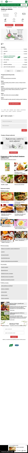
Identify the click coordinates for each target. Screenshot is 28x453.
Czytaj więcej (12, 310)
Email (8, 70)
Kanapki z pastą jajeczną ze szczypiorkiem (9, 261)
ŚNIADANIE (2, 111)
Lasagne (2, 251)
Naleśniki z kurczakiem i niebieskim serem (6, 215)
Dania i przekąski (9, 7)
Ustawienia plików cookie (7, 451)
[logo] (9, 2)
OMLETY (7, 111)
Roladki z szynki (4, 184)
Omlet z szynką (4, 295)
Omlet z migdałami (5, 288)
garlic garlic (4, 10)
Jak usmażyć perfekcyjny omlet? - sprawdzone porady (20, 239)
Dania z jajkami (20, 7)
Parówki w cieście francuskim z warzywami (20, 173)
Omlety (26, 7)
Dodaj (24, 130)
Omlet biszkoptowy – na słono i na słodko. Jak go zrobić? (20, 227)
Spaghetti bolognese (5, 258)
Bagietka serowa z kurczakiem (7, 276)
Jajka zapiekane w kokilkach (7, 285)
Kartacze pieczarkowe (19, 184)
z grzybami (14, 111)
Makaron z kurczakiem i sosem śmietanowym (10, 248)
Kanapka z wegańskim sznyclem (7, 279)
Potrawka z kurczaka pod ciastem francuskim (20, 215)
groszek (10, 111)
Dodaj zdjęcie (13, 152)
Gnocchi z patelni (4, 267)
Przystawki (15, 7)
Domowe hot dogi (5, 254)
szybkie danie (19, 111)
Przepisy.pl (3, 7)
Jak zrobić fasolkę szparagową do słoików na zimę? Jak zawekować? (14, 313)
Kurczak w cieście (5, 202)
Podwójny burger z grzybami (7, 273)
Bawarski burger (4, 270)
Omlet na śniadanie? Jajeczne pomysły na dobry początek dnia (6, 225)
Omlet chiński (4, 292)
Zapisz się (14, 337)
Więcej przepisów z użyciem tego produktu (8, 159)
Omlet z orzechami (5, 298)
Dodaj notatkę (15, 103)
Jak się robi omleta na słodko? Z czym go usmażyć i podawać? (6, 241)
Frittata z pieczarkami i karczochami (20, 202)
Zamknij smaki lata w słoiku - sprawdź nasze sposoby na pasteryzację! (14, 304)
